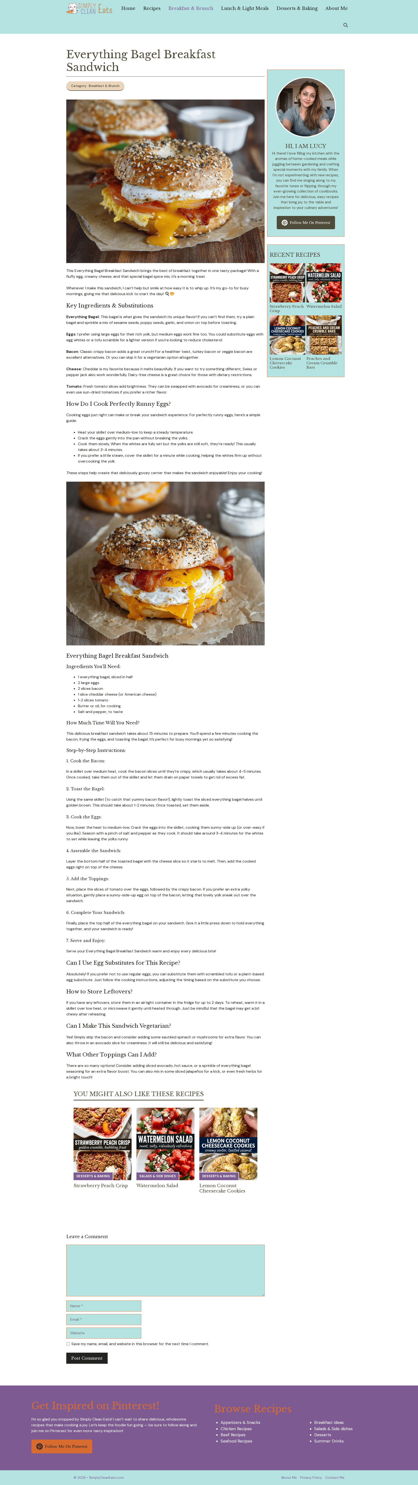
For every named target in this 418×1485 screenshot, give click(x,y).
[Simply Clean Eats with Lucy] (89, 8)
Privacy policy (311, 1477)
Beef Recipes (233, 1434)
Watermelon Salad (157, 1185)
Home (128, 8)
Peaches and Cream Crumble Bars (321, 363)
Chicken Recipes (236, 1428)
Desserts (322, 1434)
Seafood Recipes (236, 1441)
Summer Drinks (329, 1441)
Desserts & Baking (297, 8)
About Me (336, 8)
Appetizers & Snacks (240, 1422)
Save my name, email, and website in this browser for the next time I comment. (140, 1343)
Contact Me (334, 1477)
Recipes (152, 8)
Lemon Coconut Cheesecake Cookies (222, 1188)
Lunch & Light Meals (245, 8)
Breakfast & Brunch (190, 8)
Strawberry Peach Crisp (101, 1185)
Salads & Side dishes (157, 1176)
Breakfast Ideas (329, 1422)
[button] (346, 25)
